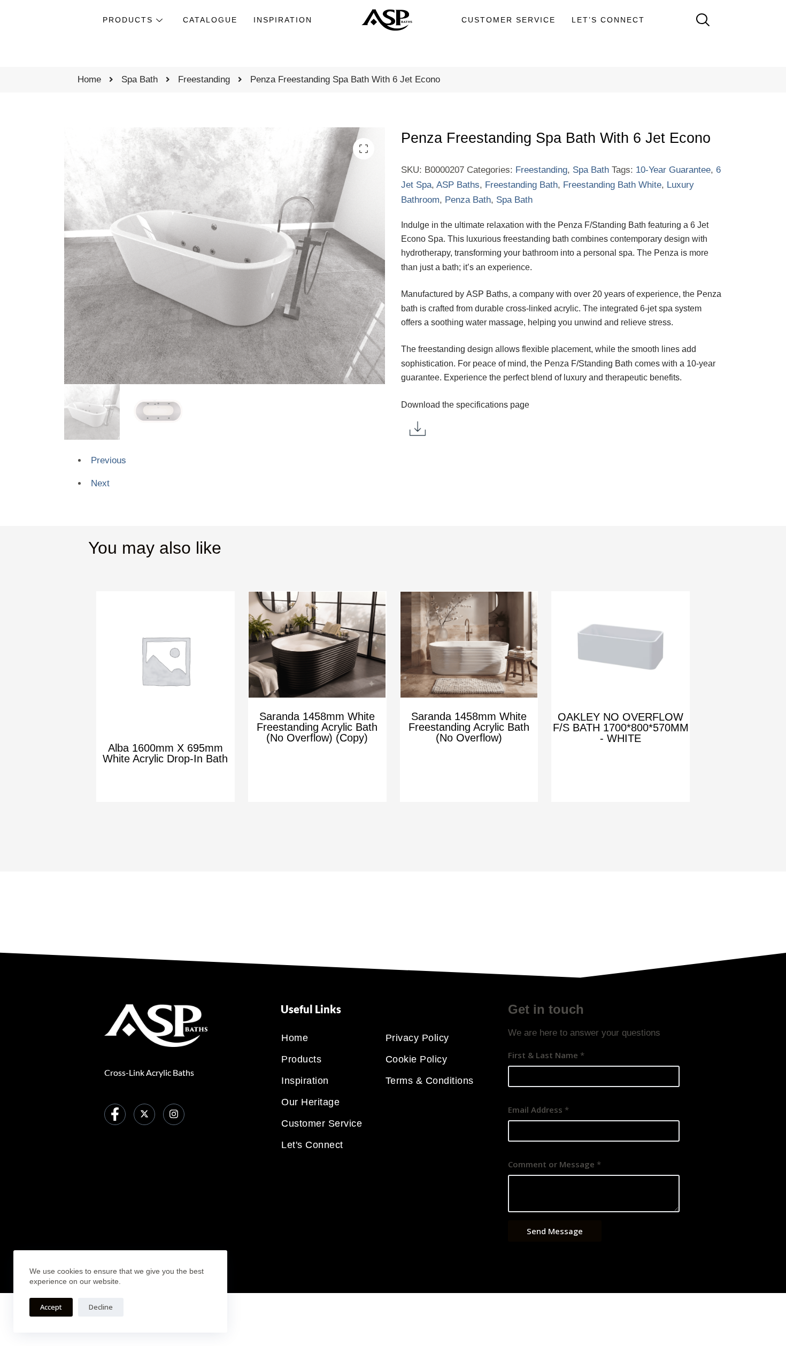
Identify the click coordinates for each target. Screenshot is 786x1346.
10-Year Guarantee (673, 170)
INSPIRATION (282, 20)
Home (89, 79)
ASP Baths (458, 185)
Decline (101, 1307)
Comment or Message (554, 1164)
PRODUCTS (128, 20)
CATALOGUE (210, 20)
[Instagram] (173, 1114)
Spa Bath (139, 79)
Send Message (555, 1231)
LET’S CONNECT (608, 20)
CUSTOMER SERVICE (508, 20)
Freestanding (204, 79)
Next (100, 483)
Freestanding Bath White (612, 185)
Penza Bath (468, 200)
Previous (108, 460)
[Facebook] (115, 1114)
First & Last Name (546, 1055)
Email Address (538, 1109)
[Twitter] (144, 1114)
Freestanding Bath (521, 185)
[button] (363, 148)
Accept (51, 1307)
